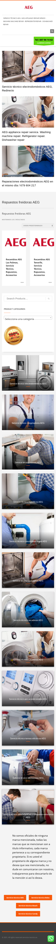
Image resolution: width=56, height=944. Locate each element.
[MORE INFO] (22, 282)
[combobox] (28, 317)
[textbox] (28, 319)
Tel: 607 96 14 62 (44, 39)
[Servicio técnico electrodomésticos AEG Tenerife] (28, 66)
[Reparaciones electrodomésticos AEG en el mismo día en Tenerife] (28, 161)
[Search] (48, 298)
